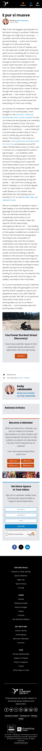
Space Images (21, 607)
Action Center (21, 630)
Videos (21, 611)
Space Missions (21, 576)
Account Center (11, 716)
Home (20, 378)
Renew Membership (21, 654)
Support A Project (21, 658)
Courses (21, 615)
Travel (20, 666)
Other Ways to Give (21, 670)
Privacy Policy (32, 530)
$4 (14, 461)
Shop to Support (21, 662)
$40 (27, 465)
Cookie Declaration (21, 743)
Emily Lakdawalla (24, 388)
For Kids (21, 588)
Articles (27, 378)
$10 (27, 461)
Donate (21, 356)
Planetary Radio (21, 603)
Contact (21, 643)
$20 (13, 465)
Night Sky (21, 580)
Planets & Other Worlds (21, 572)
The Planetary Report (21, 619)
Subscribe (21, 526)
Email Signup (21, 635)
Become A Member (21, 639)
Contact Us (24, 716)
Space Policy (21, 584)
